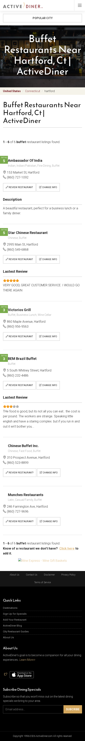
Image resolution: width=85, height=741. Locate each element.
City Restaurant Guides (16, 631)
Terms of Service (42, 582)
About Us (14, 574)
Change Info (49, 187)
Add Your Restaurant (14, 619)
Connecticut (32, 91)
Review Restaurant (20, 187)
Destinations (10, 607)
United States (12, 91)
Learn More (27, 659)
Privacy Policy (68, 574)
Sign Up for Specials (14, 613)
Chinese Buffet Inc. (23, 446)
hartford (49, 91)
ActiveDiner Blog (12, 625)
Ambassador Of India (25, 160)
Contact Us (31, 574)
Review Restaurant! (21, 472)
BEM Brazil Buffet (22, 359)
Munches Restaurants (25, 495)
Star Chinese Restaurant (28, 233)
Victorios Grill (19, 310)
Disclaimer (49, 574)
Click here (67, 548)
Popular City (43, 18)
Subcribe (72, 709)
